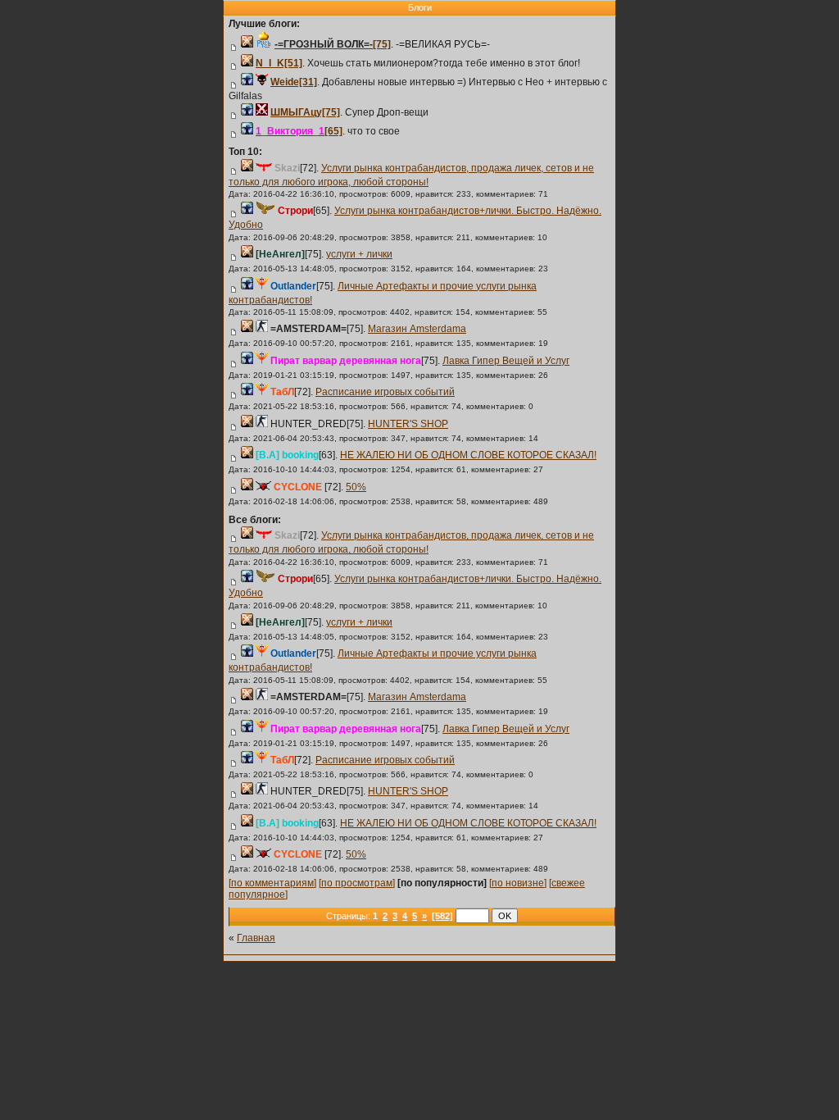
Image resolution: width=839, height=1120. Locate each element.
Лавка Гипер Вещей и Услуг (505, 361)
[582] (442, 916)
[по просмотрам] (357, 883)
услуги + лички (359, 254)
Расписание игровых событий (385, 392)
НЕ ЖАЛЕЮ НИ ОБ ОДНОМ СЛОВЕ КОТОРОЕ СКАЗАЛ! (468, 455)
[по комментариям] (272, 883)
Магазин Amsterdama (417, 329)
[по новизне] (517, 883)
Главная (256, 938)
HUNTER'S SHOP (408, 424)
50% (356, 487)
